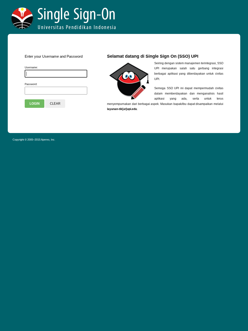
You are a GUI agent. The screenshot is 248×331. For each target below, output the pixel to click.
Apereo (64, 17)
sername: (31, 67)
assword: (31, 84)
